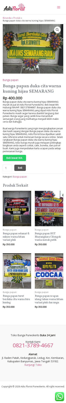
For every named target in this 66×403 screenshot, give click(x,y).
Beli (20, 167)
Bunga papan (10, 80)
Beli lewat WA (14, 158)
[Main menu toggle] (58, 7)
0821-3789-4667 (33, 345)
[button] (57, 29)
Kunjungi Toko (33, 364)
